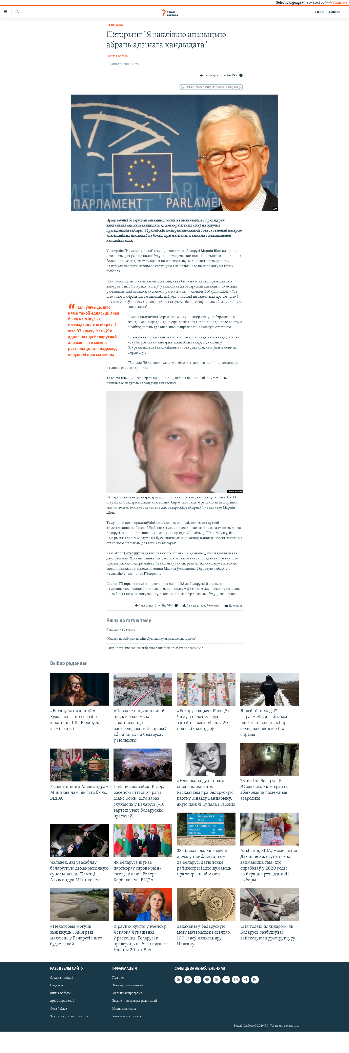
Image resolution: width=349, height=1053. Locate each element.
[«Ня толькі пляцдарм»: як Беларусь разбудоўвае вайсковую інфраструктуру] (269, 904)
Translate (340, 3)
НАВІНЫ (334, 12)
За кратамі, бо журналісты (69, 1016)
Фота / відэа (58, 1008)
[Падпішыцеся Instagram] (236, 980)
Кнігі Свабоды (60, 993)
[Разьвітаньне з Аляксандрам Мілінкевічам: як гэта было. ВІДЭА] (79, 765)
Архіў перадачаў (62, 1001)
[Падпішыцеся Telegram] (245, 980)
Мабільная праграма (127, 993)
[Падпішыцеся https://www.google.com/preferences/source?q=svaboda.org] (178, 980)
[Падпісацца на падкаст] (217, 980)
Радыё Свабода (117, 56)
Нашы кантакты (124, 1008)
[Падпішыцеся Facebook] (188, 980)
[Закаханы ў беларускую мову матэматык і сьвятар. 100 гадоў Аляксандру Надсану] (206, 904)
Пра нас (118, 978)
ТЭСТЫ (319, 12)
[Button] (209, 75)
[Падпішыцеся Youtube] (207, 980)
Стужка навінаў (61, 978)
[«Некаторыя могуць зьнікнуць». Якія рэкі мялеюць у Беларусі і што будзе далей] (79, 904)
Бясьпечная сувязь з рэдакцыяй (134, 1001)
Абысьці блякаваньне (127, 985)
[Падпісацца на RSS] (255, 980)
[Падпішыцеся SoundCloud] (226, 980)
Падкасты (57, 985)
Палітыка (114, 25)
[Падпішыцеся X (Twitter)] (197, 980)
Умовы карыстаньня (126, 1016)
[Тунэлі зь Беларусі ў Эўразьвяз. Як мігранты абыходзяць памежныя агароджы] (269, 759)
